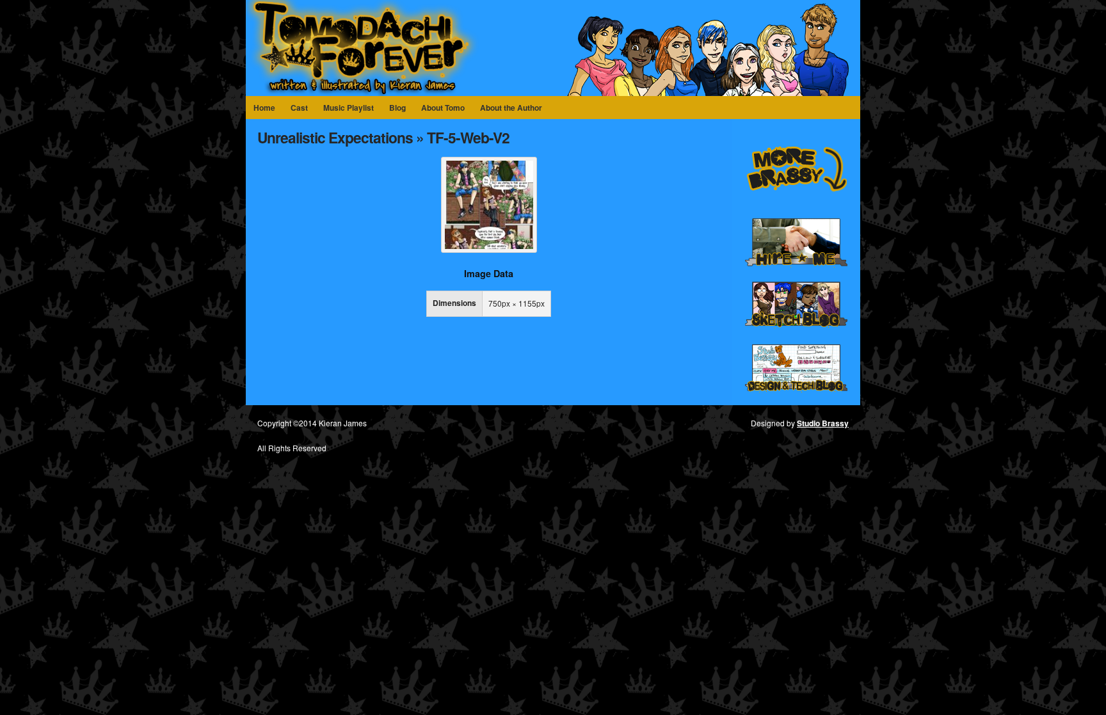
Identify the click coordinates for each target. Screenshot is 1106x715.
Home (264, 107)
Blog (397, 107)
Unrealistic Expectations (335, 137)
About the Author (511, 107)
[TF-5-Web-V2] (489, 249)
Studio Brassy (823, 423)
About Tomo (443, 107)
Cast (299, 107)
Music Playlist (348, 107)
